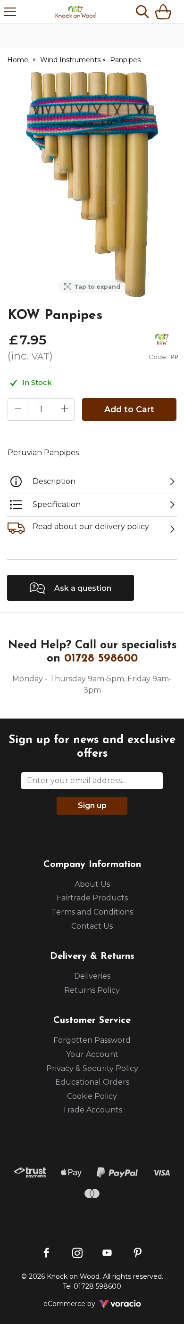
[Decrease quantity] (18, 409)
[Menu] (10, 12)
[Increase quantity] (64, 409)
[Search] (142, 12)
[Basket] (165, 12)
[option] (92, 184)
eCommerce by (81, 1303)
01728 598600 (101, 658)
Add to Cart (129, 409)
